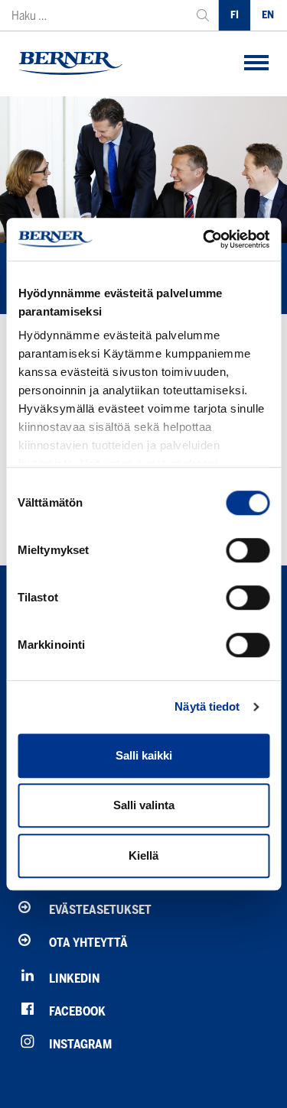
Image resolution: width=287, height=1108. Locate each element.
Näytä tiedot (207, 706)
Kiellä (143, 855)
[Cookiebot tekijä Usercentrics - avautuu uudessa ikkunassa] (204, 239)
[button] (256, 64)
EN (268, 14)
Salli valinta (143, 805)
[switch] (247, 550)
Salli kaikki (144, 755)
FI (234, 14)
